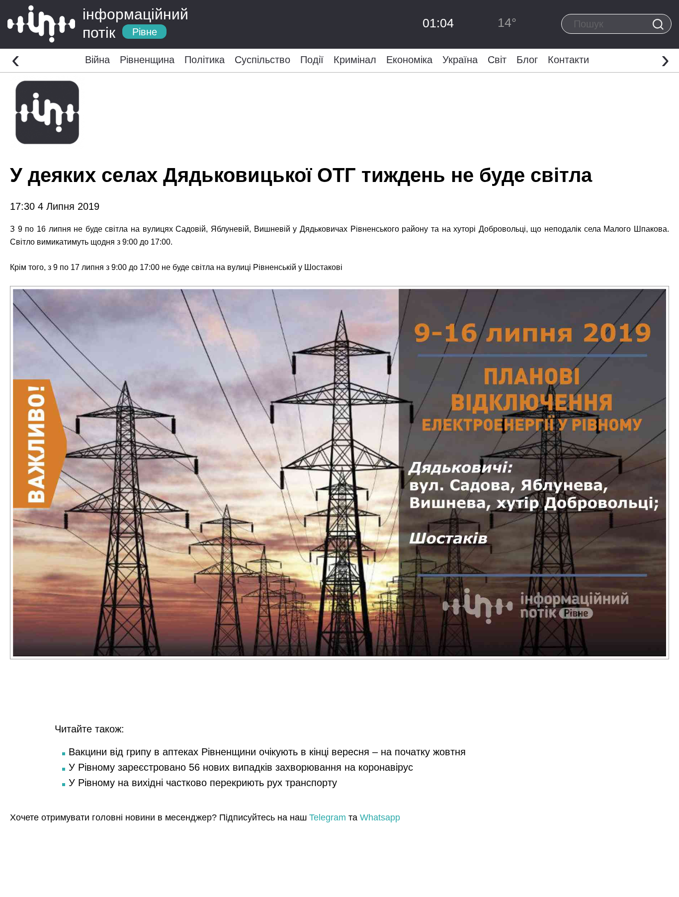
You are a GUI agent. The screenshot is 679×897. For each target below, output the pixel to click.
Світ (497, 59)
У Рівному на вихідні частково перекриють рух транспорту (203, 782)
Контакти (568, 59)
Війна (97, 59)
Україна (460, 59)
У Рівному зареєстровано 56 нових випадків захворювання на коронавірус (241, 767)
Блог (527, 59)
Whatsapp (380, 817)
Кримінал (355, 59)
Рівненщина (147, 59)
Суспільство (262, 59)
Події (312, 59)
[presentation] (15, 59)
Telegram (327, 817)
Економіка (409, 59)
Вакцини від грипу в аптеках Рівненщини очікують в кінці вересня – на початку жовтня (267, 751)
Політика (204, 59)
